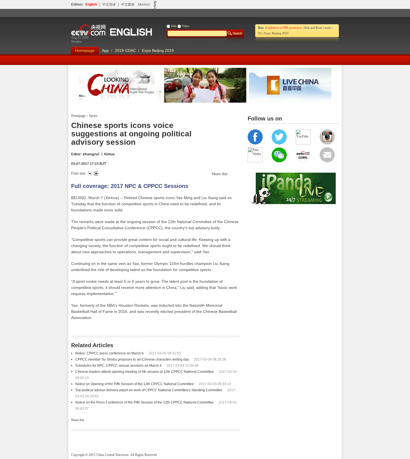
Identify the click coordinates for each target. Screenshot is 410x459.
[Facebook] (232, 174)
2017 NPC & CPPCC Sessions (149, 186)
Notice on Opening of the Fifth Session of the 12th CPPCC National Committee (134, 384)
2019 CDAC (125, 50)
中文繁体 (127, 4)
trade (328, 27)
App (105, 50)
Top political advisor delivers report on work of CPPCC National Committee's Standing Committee (148, 390)
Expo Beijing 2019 (276, 33)
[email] (238, 174)
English (91, 4)
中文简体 (109, 4)
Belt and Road (313, 27)
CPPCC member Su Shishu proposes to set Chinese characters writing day (132, 359)
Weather (76, 42)
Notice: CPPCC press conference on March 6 (109, 353)
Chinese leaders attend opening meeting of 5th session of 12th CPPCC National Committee (144, 372)
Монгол (144, 4)
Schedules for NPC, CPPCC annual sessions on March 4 (118, 366)
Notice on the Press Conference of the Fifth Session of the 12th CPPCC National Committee (144, 402)
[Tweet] (229, 174)
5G (260, 33)
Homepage (85, 50)
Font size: (79, 173)
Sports (93, 116)
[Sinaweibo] (235, 174)
